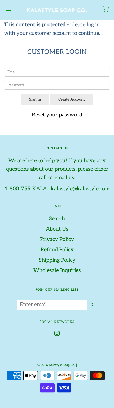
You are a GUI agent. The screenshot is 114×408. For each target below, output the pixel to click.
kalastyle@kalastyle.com (80, 189)
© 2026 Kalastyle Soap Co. (56, 365)
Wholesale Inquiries (57, 270)
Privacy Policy (57, 239)
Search (57, 218)
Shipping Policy (57, 260)
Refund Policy (57, 250)
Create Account (71, 99)
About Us (57, 229)
